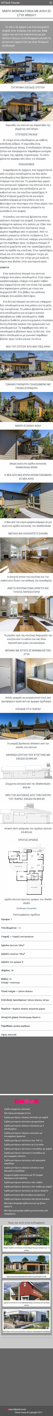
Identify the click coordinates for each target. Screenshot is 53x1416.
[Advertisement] (26, 1065)
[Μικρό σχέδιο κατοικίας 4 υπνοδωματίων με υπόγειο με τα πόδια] (26, 1236)
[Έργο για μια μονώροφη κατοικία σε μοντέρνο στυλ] (26, 1264)
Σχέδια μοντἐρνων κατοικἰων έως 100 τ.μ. (23, 1140)
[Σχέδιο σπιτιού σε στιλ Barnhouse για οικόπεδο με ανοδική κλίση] (26, 1291)
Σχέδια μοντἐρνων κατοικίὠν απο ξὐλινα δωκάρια (27, 1199)
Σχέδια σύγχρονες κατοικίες (17, 1109)
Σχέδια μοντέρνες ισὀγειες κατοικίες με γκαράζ (26, 1117)
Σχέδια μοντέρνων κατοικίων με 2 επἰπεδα (24, 1144)
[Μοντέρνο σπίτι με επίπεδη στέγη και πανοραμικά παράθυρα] (26, 1319)
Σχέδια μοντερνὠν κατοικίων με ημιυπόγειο (24, 1121)
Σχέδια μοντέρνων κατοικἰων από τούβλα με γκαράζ (28, 1186)
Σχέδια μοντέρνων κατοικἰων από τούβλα (23, 1182)
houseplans (32, 908)
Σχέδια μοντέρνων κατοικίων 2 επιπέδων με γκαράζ (28, 1149)
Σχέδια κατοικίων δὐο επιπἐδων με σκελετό (24, 1195)
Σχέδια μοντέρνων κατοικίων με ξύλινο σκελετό (26, 1191)
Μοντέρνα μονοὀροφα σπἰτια (17, 1113)
